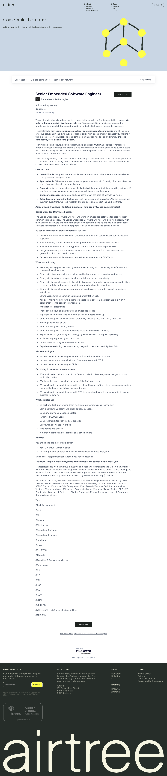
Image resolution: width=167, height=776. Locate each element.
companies (40, 79)
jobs (20, 79)
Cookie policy (90, 657)
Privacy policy (77, 657)
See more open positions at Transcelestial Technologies (83, 633)
